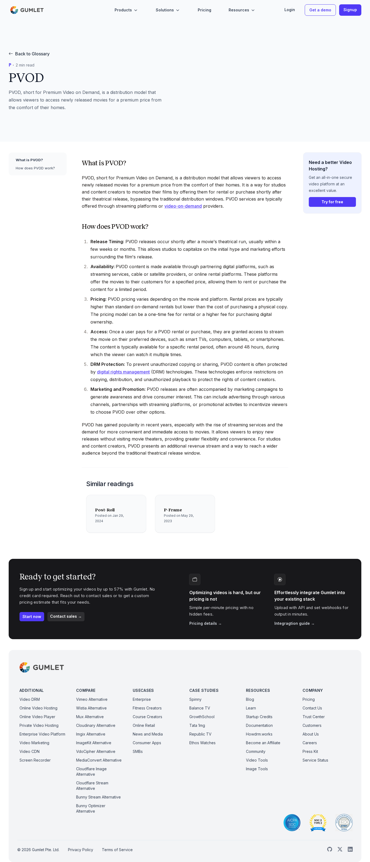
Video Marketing (34, 742)
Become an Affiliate (263, 742)
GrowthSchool (202, 716)
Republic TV (200, 734)
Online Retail (144, 725)
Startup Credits (259, 716)
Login (289, 9)
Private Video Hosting (39, 725)
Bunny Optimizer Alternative (90, 808)
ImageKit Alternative (93, 742)
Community (255, 751)
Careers (310, 742)
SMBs (138, 751)
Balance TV (199, 708)
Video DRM (30, 699)
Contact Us (312, 708)
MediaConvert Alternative (99, 760)
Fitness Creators (147, 708)
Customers (312, 725)
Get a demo (320, 10)
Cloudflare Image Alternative (91, 771)
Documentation (259, 725)
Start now (31, 616)
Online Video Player (37, 716)
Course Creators (147, 716)
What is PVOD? (29, 160)
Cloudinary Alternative (95, 725)
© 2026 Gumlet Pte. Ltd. (38, 849)
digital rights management (123, 372)
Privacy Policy (80, 849)
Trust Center (314, 716)
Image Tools (257, 768)
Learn (251, 708)
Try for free (332, 201)
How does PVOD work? (35, 168)
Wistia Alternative (91, 708)
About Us (311, 734)
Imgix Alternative (90, 734)
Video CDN (30, 751)
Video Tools (257, 760)
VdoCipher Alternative (95, 751)
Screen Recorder (35, 760)
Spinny (195, 699)
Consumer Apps (147, 742)
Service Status (315, 760)
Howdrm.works (259, 734)
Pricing (204, 10)
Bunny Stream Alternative (98, 797)
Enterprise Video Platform (42, 734)
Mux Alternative (90, 716)
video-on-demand (183, 206)
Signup (350, 9)
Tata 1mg (197, 725)
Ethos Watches (202, 742)
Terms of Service (117, 849)
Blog (250, 699)
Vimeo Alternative (92, 699)
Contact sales (66, 616)
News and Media (148, 734)
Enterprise (142, 699)
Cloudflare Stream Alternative (92, 786)
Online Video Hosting (38, 708)
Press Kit (310, 751)
